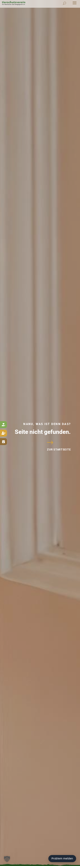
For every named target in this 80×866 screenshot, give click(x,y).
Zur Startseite (59, 449)
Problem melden (62, 858)
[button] (7, 859)
